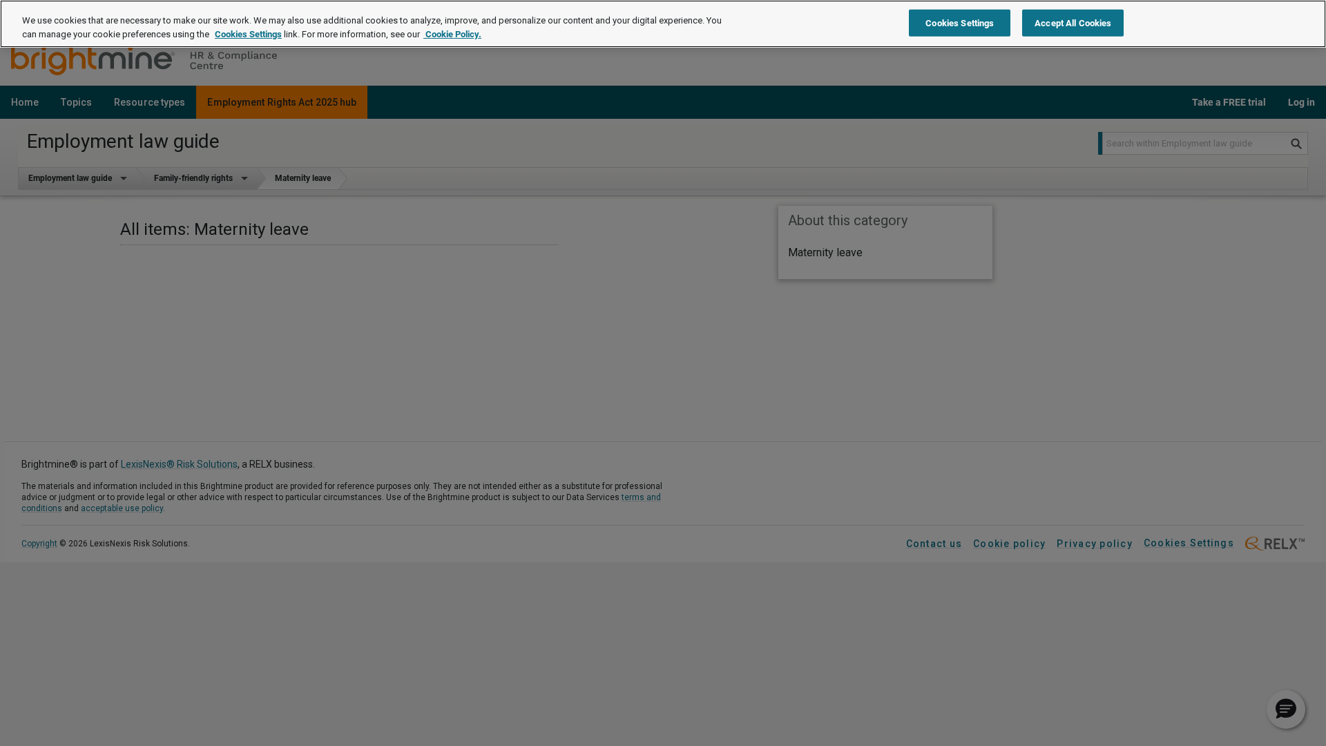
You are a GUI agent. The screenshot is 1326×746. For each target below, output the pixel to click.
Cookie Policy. (452, 34)
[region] (663, 24)
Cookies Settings (248, 34)
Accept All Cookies (1073, 22)
